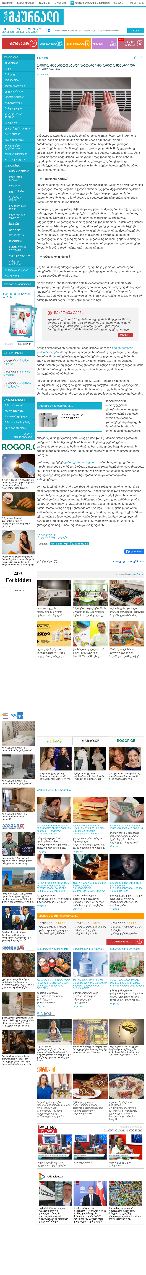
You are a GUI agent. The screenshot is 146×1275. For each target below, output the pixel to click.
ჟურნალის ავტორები (17, 284)
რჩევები (14, 223)
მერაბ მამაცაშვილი (16, 416)
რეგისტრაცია (135, 3)
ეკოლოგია (15, 229)
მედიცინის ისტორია (15, 178)
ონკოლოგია (12, 134)
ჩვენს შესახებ (25, 3)
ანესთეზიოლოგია (20, 255)
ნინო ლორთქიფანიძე (17, 422)
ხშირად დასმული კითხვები (92, 3)
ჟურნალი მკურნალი (34, 30)
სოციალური (16, 235)
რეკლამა (44, 3)
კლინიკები (8, 32)
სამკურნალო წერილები (52, 949)
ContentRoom (129, 574)
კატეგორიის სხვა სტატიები (54, 790)
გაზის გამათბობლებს (79, 462)
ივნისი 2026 (25, 344)
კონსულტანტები (14, 400)
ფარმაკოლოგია (19, 171)
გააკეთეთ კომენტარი (128, 561)
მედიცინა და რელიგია (17, 216)
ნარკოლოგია (13, 108)
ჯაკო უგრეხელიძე (15, 427)
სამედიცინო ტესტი (16, 270)
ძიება (135, 31)
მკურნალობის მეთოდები (18, 248)
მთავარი (7, 3)
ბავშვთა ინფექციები (17, 384)
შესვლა (118, 3)
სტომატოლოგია (15, 85)
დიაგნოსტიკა (13, 275)
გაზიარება (137, 552)
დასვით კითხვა (122, 941)
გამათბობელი (80, 543)
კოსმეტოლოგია (15, 139)
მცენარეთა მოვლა (15, 199)
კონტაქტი (61, 3)
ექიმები (20, 32)
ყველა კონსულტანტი (23, 435)
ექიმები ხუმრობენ (16, 154)
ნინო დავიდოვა (14, 405)
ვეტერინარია (17, 191)
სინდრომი (15, 241)
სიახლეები (11, 63)
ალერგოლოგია (14, 97)
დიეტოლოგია (13, 102)
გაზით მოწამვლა (60, 543)
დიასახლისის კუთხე (17, 207)
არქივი (9, 344)
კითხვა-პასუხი (13, 353)
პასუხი (123, 335)
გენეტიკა (14, 185)
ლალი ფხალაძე (14, 410)
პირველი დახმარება (15, 263)
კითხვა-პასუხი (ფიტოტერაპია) (58, 916)
